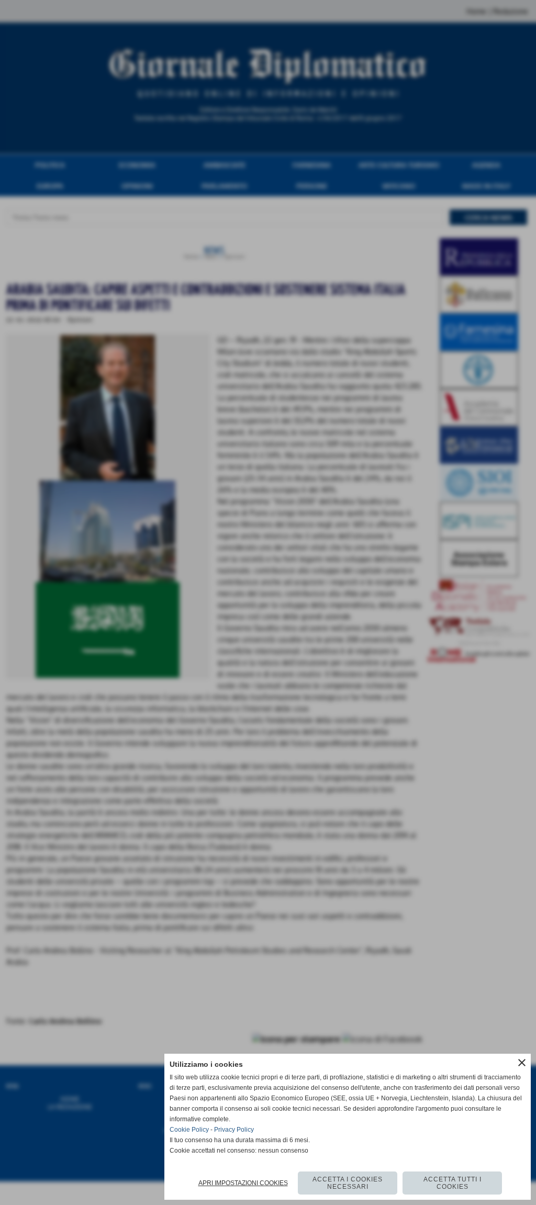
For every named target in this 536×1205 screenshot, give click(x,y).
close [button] (522, 1062)
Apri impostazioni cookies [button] (243, 1183)
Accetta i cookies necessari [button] (347, 1183)
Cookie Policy (189, 1129)
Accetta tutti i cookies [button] (452, 1183)
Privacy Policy (234, 1129)
